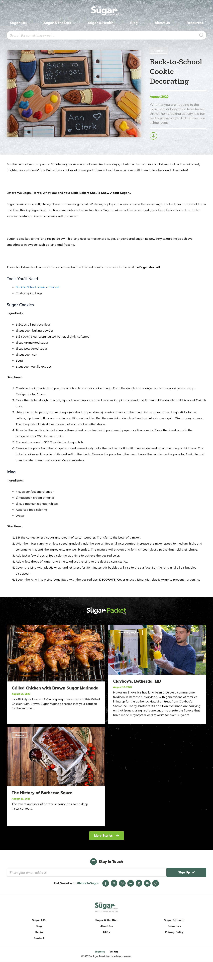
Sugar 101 (18, 23)
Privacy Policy (174, 932)
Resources (195, 23)
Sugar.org (100, 951)
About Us (162, 23)
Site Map (114, 951)
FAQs (106, 932)
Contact (39, 938)
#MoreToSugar (88, 883)
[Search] (201, 35)
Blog (134, 23)
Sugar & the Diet (57, 23)
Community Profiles (128, 632)
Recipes (158, 50)
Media (39, 932)
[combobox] (102, 35)
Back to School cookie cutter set (37, 287)
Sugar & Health (100, 23)
